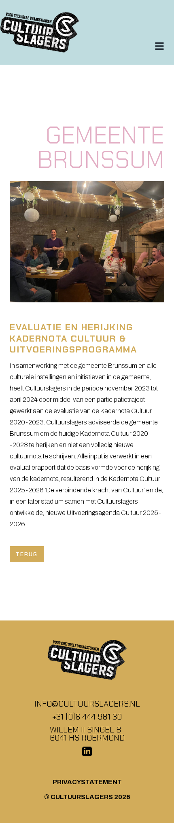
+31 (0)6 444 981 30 (87, 717)
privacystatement (87, 782)
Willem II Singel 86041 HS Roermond (87, 734)
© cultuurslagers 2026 (87, 796)
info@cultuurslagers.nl (87, 704)
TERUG (27, 554)
